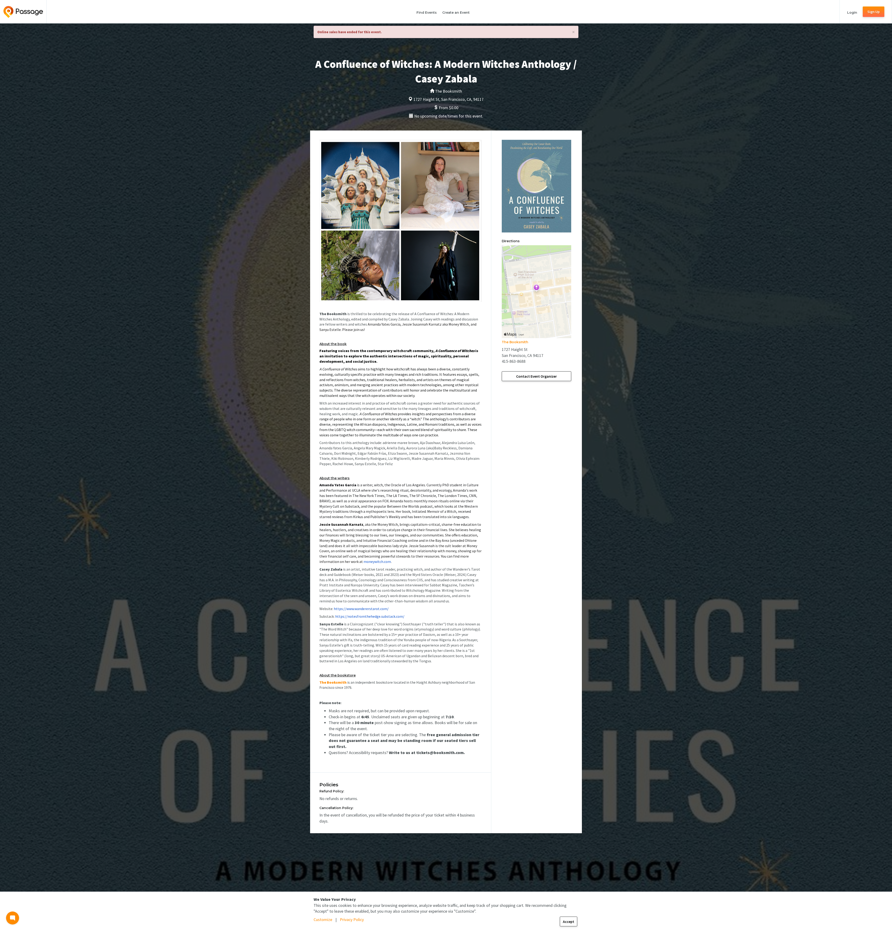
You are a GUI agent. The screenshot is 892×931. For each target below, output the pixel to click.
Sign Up (873, 11)
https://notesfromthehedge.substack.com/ (369, 616)
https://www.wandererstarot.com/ (361, 608)
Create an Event (456, 12)
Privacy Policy (352, 919)
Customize (323, 919)
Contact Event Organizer (536, 376)
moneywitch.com (377, 561)
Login (852, 12)
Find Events (426, 12)
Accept (568, 921)
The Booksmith (515, 342)
